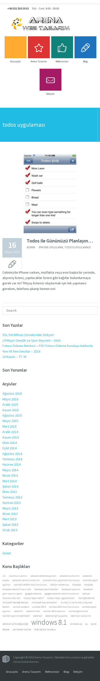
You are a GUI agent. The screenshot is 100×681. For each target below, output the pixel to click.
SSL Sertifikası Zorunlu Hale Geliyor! (28, 335)
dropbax (76, 584)
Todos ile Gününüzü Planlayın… (60, 241)
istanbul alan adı (11, 598)
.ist (4, 575)
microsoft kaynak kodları (44, 602)
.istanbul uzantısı (18, 575)
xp (86, 623)
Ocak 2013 (9, 530)
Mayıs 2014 (10, 470)
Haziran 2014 (11, 464)
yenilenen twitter (22, 629)
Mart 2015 (9, 426)
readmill (18, 611)
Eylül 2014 (9, 448)
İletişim (78, 671)
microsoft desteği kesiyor (15, 602)
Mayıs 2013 (10, 508)
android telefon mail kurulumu (30, 584)
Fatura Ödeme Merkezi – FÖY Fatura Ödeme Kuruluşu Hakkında (47, 346)
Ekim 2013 (9, 491)
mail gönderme (86, 598)
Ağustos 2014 (12, 453)
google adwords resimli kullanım (62, 593)
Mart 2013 (9, 519)
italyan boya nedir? (34, 598)
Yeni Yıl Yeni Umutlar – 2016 (21, 351)
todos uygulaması (77, 247)
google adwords (33, 593)
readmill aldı (33, 611)
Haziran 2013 (11, 502)
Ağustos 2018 (12, 393)
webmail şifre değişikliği (15, 623)
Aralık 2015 (10, 404)
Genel (6, 553)
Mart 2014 (9, 481)
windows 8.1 (49, 622)
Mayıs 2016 (10, 399)
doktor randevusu (59, 584)
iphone (86, 593)
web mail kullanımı (81, 615)
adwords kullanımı (70, 575)
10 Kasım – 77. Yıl (14, 357)
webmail (37, 615)
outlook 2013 (39, 606)
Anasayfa (12, 671)
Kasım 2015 (10, 410)
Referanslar (52, 671)
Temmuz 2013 (12, 497)
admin (31, 247)
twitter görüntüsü (78, 611)
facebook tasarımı (71, 589)
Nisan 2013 (10, 513)
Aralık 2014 (10, 432)
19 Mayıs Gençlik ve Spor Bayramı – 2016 (31, 340)
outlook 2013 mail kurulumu (64, 606)
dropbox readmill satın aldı (16, 589)
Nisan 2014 (10, 475)
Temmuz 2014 (12, 459)
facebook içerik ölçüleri (46, 589)
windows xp (76, 623)
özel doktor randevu (45, 629)
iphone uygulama (51, 247)
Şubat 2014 (10, 486)
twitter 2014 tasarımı (54, 611)
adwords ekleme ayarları (44, 575)
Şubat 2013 (10, 524)
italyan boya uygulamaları (61, 598)
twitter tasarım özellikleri (16, 615)
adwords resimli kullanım (26, 580)
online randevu (21, 606)
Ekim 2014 (9, 443)
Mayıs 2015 (10, 421)
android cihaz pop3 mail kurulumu (61, 580)
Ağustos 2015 (12, 415)
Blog (66, 671)
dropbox (88, 584)
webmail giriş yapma (56, 615)
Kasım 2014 (10, 437)
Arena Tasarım (31, 671)
